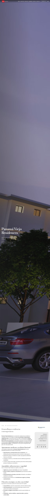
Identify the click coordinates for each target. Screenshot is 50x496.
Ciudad (3, 425)
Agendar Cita (44, 1)
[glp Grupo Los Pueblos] (5, 1)
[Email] (45, 447)
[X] (39, 447)
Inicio (19, 1)
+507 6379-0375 (43, 437)
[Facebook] (37, 447)
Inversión (30, 1)
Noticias (34, 1)
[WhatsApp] (43, 447)
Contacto (38, 1)
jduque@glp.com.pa (43, 438)
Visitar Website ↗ (43, 440)
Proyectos (26, 1)
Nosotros (22, 1)
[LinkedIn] (41, 447)
